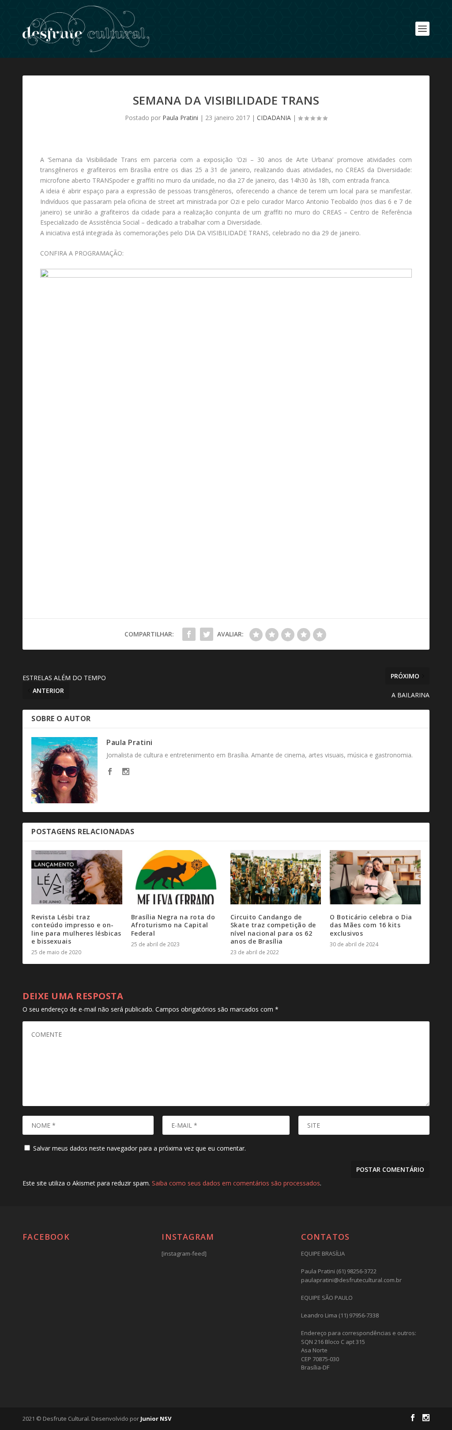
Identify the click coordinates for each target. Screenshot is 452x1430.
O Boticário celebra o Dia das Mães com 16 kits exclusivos (371, 925)
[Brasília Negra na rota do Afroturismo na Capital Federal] (176, 877)
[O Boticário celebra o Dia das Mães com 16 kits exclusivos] (375, 877)
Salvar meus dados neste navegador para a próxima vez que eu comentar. (139, 1148)
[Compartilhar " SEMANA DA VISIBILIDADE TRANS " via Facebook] (189, 634)
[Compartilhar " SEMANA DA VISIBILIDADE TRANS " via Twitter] (206, 634)
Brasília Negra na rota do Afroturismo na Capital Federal (173, 925)
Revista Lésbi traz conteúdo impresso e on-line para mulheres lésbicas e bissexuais (76, 929)
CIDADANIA (274, 117)
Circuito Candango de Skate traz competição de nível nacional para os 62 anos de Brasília (273, 929)
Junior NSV (155, 1418)
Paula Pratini (180, 117)
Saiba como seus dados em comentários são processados (236, 1183)
